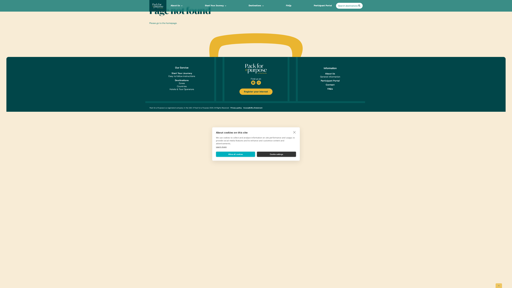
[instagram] (259, 83)
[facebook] (253, 83)
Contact (330, 84)
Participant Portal (330, 80)
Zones (182, 83)
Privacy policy (236, 108)
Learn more (221, 147)
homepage (171, 23)
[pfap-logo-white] (256, 64)
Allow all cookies (235, 154)
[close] (294, 132)
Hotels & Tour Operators (182, 89)
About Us (330, 73)
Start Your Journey (182, 73)
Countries (182, 86)
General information (330, 76)
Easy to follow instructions (182, 76)
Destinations (182, 80)
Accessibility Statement (253, 108)
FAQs (330, 88)
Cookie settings (276, 154)
